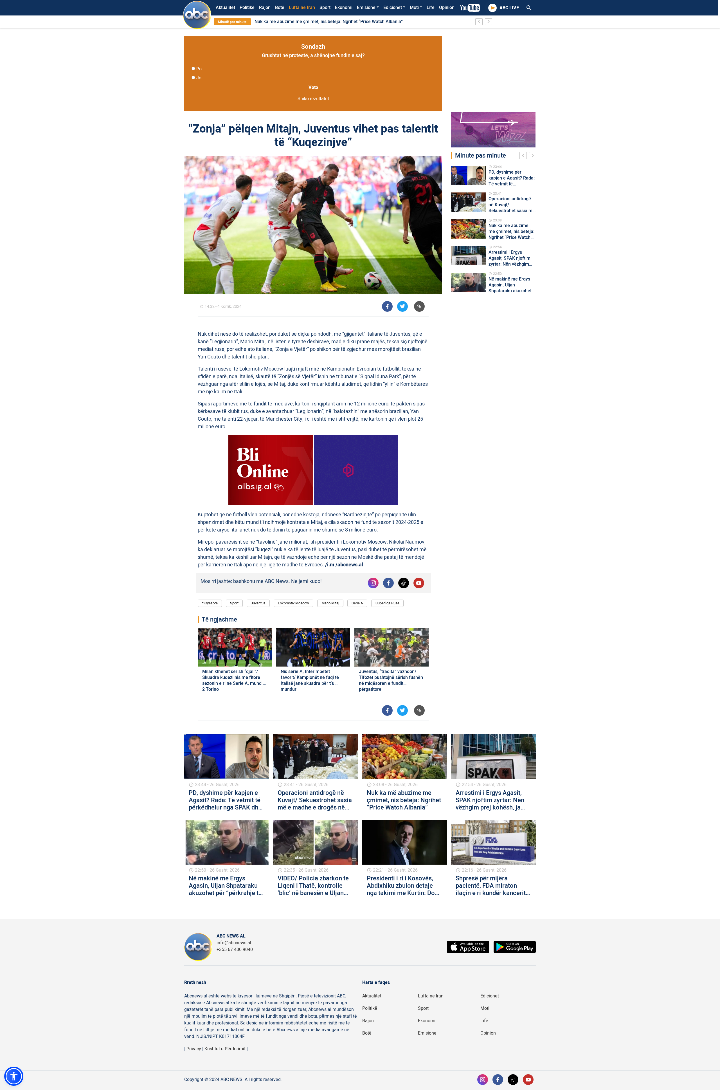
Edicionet (392, 7)
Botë (279, 7)
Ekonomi (343, 7)
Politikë (247, 7)
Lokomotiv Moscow (293, 603)
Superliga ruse (387, 603)
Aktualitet (225, 7)
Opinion (446, 7)
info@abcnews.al (234, 942)
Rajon (265, 7)
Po (199, 69)
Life (431, 7)
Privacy (193, 1049)
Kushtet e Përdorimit (225, 1049)
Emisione (366, 7)
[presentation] (524, 156)
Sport (325, 7)
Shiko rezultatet (313, 98)
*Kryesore (210, 603)
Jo (198, 78)
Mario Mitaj (330, 603)
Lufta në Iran (302, 7)
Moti (414, 7)
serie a (357, 603)
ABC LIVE (509, 8)
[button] (14, 1076)
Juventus (258, 603)
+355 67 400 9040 (235, 949)
